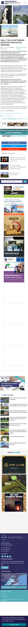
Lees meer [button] (11, 621)
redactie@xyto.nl (6, 549)
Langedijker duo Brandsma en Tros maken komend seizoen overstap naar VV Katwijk (18, 159)
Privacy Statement (5, 596)
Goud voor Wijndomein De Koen (17, 436)
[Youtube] (7, 556)
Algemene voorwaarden (6, 591)
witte (6, 115)
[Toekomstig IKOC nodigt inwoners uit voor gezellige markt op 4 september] (4, 406)
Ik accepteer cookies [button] (14, 624)
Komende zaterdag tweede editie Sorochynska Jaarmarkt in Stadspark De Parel (18, 431)
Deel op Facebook (15, 143)
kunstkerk (10, 115)
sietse (3, 115)
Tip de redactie (15, 149)
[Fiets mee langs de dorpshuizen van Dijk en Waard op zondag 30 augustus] (4, 413)
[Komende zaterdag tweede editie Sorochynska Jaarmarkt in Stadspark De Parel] (4, 432)
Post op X (14, 146)
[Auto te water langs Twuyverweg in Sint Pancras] (4, 400)
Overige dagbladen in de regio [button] (8, 587)
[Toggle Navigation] (25, 3)
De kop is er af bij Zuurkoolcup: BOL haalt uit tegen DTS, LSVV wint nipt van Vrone (18, 419)
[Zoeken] (25, 181)
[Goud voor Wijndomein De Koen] (4, 439)
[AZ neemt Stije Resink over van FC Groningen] (4, 445)
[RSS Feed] (10, 556)
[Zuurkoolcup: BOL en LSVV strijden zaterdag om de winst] (4, 426)
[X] (5, 556)
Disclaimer (3, 593)
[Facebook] (2, 556)
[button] (0, 31)
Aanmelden (5, 567)
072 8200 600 (6, 547)
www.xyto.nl (6, 551)
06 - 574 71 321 (19, 136)
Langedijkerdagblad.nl (11, 1)
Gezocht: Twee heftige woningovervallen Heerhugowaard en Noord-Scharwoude (18, 167)
